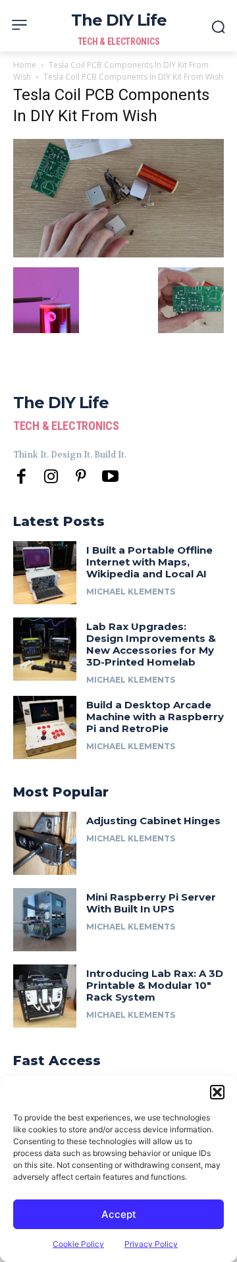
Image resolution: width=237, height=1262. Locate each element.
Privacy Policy (151, 1244)
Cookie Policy (78, 1244)
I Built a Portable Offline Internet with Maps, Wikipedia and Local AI (149, 562)
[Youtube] (110, 477)
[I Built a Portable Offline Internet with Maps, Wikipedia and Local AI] (44, 572)
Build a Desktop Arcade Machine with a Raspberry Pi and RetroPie (155, 716)
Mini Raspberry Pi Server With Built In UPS (151, 903)
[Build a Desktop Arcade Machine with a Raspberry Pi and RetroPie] (44, 727)
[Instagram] (51, 477)
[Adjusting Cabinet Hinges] (44, 843)
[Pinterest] (80, 477)
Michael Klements (130, 591)
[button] (217, 1092)
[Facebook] (21, 477)
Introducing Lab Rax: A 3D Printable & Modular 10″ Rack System (154, 985)
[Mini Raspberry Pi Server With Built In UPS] (44, 919)
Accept (118, 1214)
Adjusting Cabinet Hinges (153, 820)
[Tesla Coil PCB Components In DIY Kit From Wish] (118, 253)
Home (24, 64)
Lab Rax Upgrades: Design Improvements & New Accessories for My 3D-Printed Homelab (151, 644)
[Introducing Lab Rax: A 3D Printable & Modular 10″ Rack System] (44, 996)
